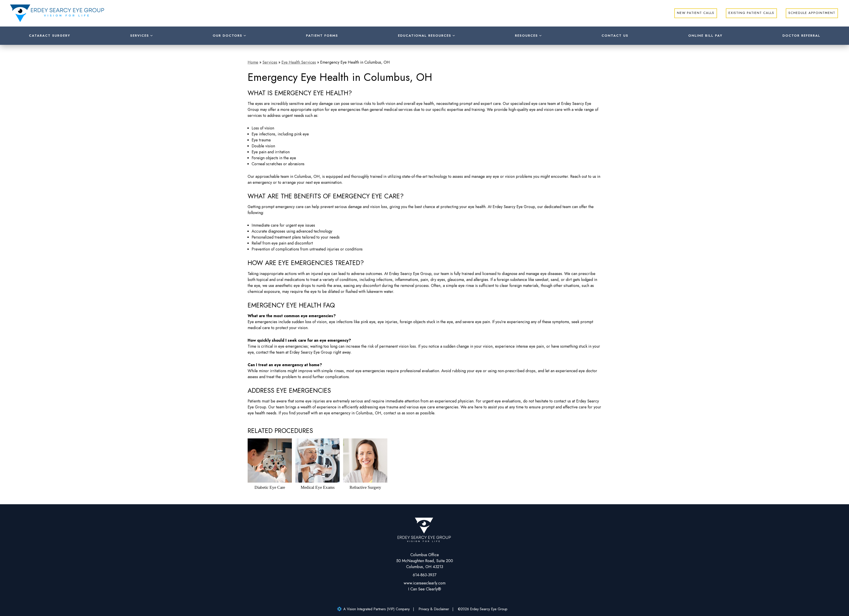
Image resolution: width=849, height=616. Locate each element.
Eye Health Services (298, 62)
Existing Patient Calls (751, 13)
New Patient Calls (695, 13)
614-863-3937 (424, 575)
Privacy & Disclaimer (434, 609)
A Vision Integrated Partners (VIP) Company (376, 609)
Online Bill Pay (705, 35)
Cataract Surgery (49, 35)
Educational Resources (424, 35)
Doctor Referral (801, 35)
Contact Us (615, 35)
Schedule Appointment (811, 13)
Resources (526, 35)
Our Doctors (227, 35)
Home (253, 62)
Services (139, 35)
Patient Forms (322, 35)
